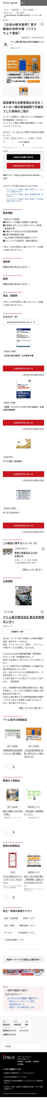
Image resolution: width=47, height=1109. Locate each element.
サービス (8, 932)
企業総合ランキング (9, 1034)
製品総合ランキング (9, 1030)
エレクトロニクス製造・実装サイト (22, 998)
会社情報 (28, 1061)
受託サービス (29, 918)
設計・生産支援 (11, 918)
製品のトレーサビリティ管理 (21, 1001)
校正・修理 (9, 925)
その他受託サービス (26, 932)
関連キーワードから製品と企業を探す (23, 959)
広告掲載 (20, 1064)
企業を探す (17, 1024)
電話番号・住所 (17, 631)
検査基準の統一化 (17, 1004)
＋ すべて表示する (23, 143)
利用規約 (20, 1061)
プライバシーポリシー (24, 1057)
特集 (26, 1024)
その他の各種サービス (14, 939)
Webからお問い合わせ (23, 157)
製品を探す (6, 1024)
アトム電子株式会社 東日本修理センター (27, 43)
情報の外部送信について (24, 1059)
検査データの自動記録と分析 (21, 1007)
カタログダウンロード (23, 368)
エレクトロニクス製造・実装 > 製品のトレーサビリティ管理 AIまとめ (24, 190)
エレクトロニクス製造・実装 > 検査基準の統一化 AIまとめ (24, 195)
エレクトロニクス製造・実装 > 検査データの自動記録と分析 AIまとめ (24, 200)
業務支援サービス (27, 925)
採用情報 (36, 1061)
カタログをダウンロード (23, 165)
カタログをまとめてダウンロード (19, 322)
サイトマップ (24, 1030)
